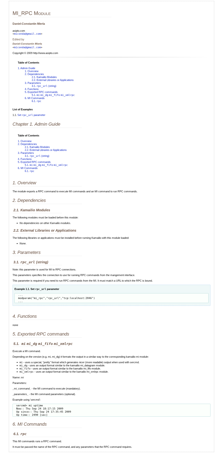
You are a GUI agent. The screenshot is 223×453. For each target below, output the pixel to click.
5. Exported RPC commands (41, 91)
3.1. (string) (44, 85)
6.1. (36, 101)
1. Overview (32, 71)
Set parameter (31, 114)
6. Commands (35, 98)
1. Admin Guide (26, 68)
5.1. (53, 94)
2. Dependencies (34, 74)
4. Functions (32, 89)
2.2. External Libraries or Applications (53, 79)
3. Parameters (33, 82)
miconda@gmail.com (27, 33)
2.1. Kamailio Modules (44, 77)
